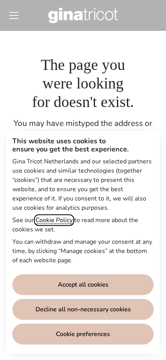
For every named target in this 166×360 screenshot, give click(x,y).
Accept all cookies (83, 284)
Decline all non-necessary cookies (83, 309)
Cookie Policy (54, 220)
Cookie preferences (83, 334)
